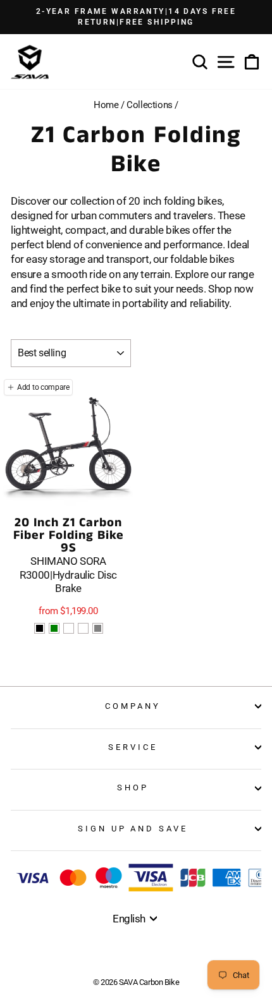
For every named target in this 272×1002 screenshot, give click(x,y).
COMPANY (133, 706)
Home (106, 105)
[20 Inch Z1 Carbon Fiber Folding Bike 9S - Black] (39, 628)
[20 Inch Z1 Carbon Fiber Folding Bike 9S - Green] (54, 628)
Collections (149, 105)
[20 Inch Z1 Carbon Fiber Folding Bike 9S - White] (83, 628)
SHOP (133, 787)
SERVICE (133, 747)
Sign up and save (133, 828)
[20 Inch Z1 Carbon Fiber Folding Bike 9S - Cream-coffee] (68, 628)
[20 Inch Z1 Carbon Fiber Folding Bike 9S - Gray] (97, 628)
